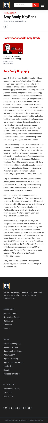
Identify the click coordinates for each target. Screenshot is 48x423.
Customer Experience (12, 351)
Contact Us (8, 321)
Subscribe (7, 325)
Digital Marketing (10, 359)
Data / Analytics (10, 355)
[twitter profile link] (17, 408)
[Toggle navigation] (42, 5)
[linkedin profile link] (11, 408)
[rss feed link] (29, 408)
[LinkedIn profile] (5, 27)
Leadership (8, 366)
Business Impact (10, 347)
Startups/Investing (11, 374)
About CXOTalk (10, 313)
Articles (6, 328)
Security (6, 370)
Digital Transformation (13, 362)
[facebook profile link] (23, 408)
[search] (35, 5)
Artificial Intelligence (12, 343)
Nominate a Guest (11, 317)
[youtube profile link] (5, 408)
